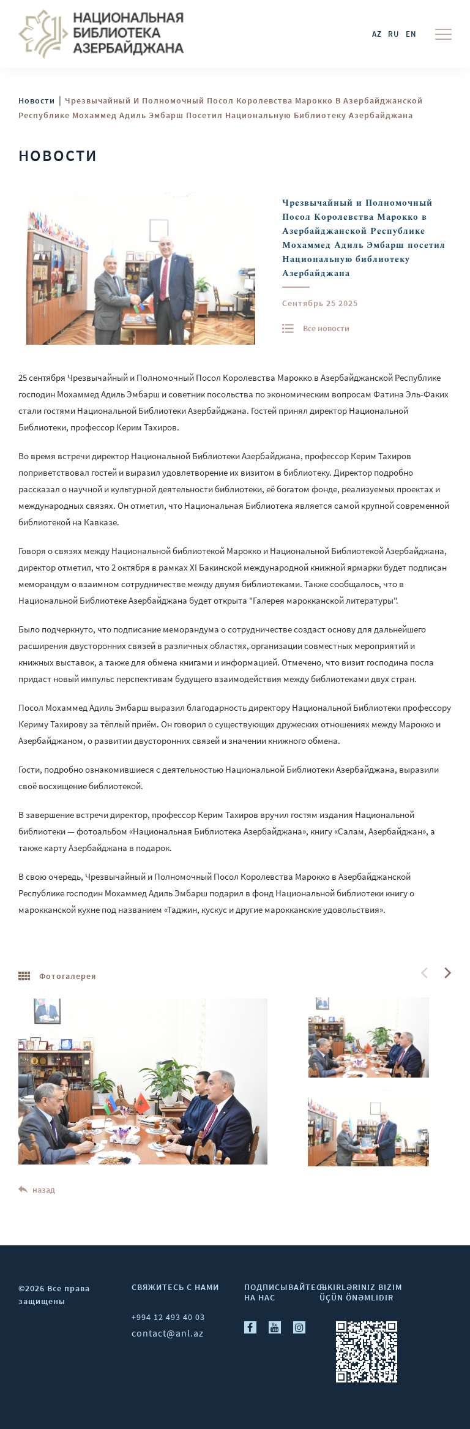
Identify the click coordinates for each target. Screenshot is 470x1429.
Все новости (326, 328)
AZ (377, 34)
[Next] (447, 973)
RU (394, 34)
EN (411, 34)
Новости (36, 100)
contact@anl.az (168, 1333)
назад (43, 1189)
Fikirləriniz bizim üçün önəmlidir (360, 1292)
